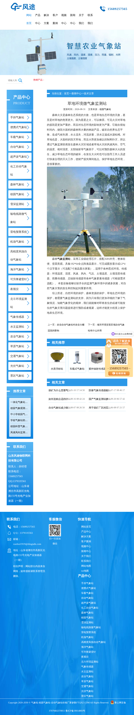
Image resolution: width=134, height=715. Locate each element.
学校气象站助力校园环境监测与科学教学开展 (19, 420)
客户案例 (55, 19)
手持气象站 (87, 583)
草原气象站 (87, 681)
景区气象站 (87, 696)
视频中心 (64, 19)
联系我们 (90, 19)
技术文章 (89, 93)
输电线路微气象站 (91, 627)
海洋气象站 (87, 647)
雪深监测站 (87, 622)
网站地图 (86, 566)
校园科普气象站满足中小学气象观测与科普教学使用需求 (19, 426)
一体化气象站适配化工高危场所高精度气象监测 (19, 402)
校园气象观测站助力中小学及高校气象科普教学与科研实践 (19, 408)
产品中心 (37, 19)
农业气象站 (87, 676)
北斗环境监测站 (89, 661)
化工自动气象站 (89, 607)
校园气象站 (105, 109)
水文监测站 (87, 671)
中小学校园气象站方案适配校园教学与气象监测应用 (19, 414)
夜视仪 (85, 656)
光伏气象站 (87, 691)
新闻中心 (72, 19)
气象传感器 (87, 666)
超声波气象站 (88, 603)
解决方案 (46, 19)
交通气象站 (87, 686)
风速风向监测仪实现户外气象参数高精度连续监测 (19, 432)
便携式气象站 (88, 588)
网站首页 (29, 19)
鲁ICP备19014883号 (75, 711)
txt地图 (85, 571)
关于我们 (81, 19)
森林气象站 (87, 612)
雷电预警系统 (88, 632)
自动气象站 (87, 598)
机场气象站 (87, 637)
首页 (66, 93)
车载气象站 (87, 593)
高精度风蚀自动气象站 (93, 642)
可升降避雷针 (88, 652)
